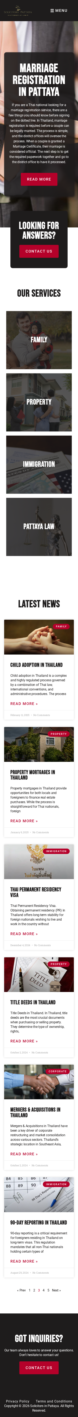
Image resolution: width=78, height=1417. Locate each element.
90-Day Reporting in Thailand (38, 1223)
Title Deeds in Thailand (33, 1002)
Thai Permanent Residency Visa (35, 892)
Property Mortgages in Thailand (32, 775)
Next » (56, 1290)
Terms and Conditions (54, 1401)
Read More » (24, 703)
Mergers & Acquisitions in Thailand (35, 1113)
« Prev (21, 1290)
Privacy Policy (18, 1401)
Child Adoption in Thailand (36, 665)
